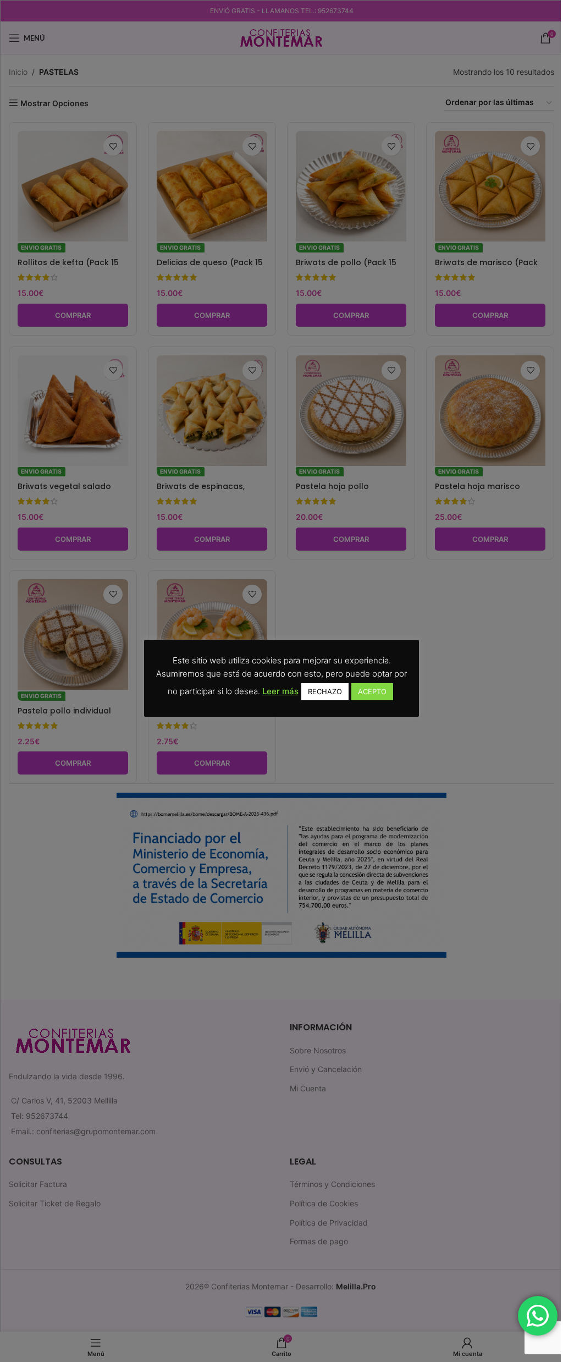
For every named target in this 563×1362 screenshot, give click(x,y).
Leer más (280, 691)
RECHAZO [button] (325, 691)
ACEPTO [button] (372, 691)
